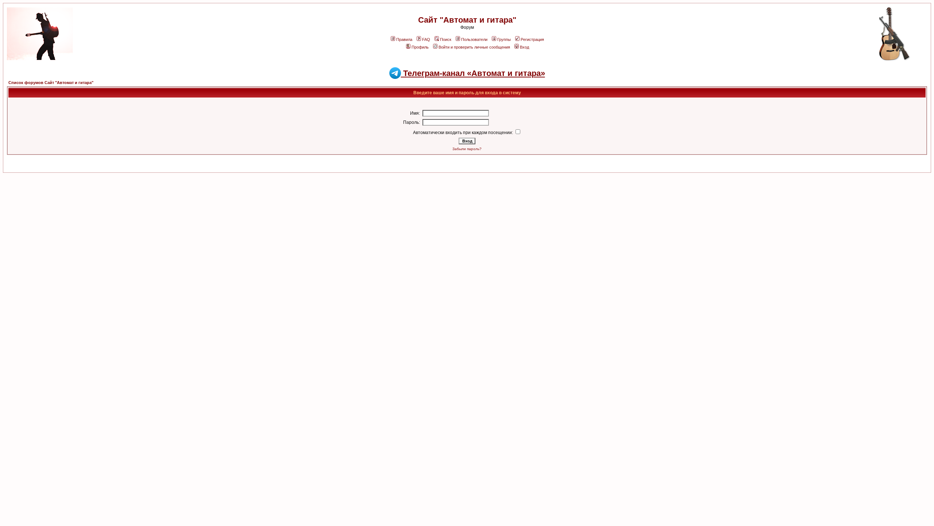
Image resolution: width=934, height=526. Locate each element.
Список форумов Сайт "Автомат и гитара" (50, 82)
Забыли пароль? (467, 149)
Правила (404, 39)
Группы (504, 39)
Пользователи (474, 39)
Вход (524, 47)
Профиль (420, 47)
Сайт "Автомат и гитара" (467, 19)
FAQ (426, 39)
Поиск (445, 39)
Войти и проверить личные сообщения (474, 47)
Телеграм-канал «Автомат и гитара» (473, 73)
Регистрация (532, 39)
